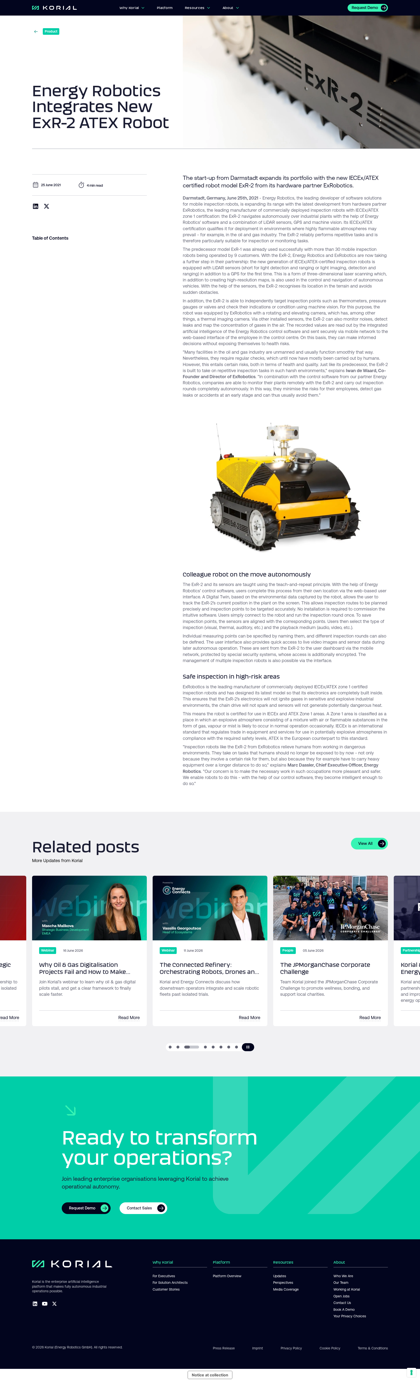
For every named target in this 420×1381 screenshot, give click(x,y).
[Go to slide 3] (191, 1047)
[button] (132, 8)
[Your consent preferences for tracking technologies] (411, 1372)
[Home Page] (76, 8)
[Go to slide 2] (177, 1047)
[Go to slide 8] (236, 1047)
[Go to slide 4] (205, 1047)
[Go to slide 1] (170, 1047)
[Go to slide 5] (213, 1047)
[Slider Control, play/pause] (248, 1047)
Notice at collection (210, 1374)
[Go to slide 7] (228, 1047)
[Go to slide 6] (220, 1047)
